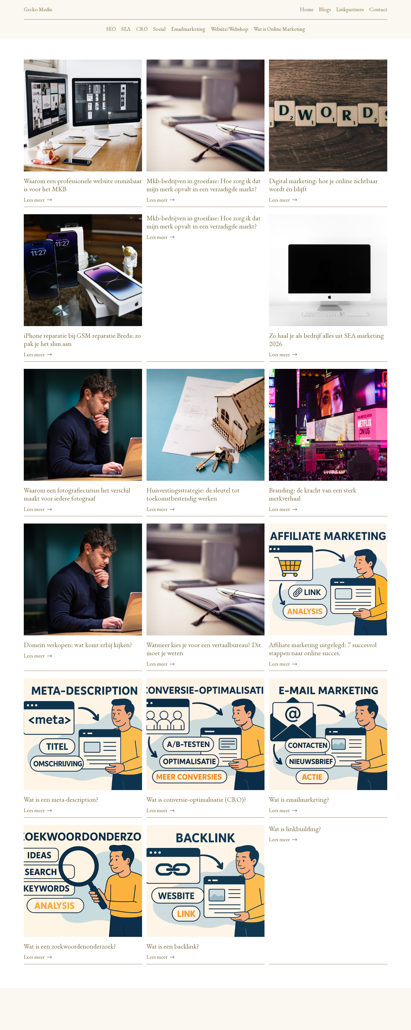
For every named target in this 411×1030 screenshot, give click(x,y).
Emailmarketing (188, 28)
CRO (142, 28)
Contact (378, 9)
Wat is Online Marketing (279, 28)
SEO (111, 28)
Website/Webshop (229, 28)
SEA (126, 28)
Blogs (325, 9)
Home (306, 9)
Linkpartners (350, 9)
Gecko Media (38, 9)
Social (159, 28)
